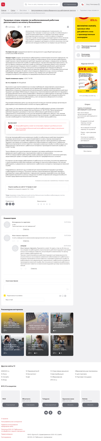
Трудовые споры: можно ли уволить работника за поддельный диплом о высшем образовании (12, 348)
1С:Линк (4, 374)
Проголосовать (87, 146)
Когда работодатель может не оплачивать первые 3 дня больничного (39, 126)
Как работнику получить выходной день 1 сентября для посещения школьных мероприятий (12, 325)
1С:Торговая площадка (83, 377)
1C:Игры (4, 380)
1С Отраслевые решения (59, 371)
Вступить (70, 405)
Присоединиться (50, 405)
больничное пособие (43, 195)
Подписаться (71, 4)
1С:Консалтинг (31, 374)
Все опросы (87, 151)
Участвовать (30, 405)
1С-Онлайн (5, 377)
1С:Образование (56, 377)
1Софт (28, 377)
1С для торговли (81, 374)
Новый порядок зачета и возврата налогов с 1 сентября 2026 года (37, 327)
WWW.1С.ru (5, 371)
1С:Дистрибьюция (57, 374)
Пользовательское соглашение (11, 421)
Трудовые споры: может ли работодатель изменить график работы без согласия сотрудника (61, 349)
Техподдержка (6, 437)
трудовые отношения (27, 197)
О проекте (4, 418)
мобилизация (55, 195)
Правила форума (6, 434)
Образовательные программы (86, 371)
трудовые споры (15, 195)
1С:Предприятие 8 (32, 371)
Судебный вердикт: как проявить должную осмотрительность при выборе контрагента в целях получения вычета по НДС (36, 350)
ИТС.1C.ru (53, 380)
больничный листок (28, 195)
